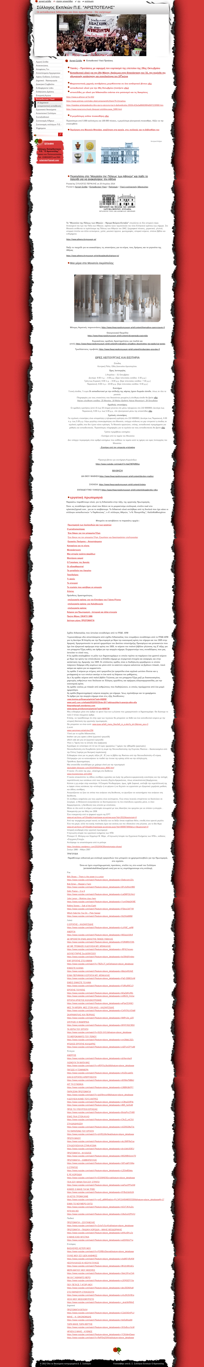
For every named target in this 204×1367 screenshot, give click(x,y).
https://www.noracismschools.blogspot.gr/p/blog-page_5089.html (94, 109)
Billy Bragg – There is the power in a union (85, 877)
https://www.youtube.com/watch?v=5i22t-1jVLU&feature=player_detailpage (99, 1032)
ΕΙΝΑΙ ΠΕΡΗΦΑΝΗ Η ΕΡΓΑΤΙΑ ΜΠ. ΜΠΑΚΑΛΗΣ (88, 975)
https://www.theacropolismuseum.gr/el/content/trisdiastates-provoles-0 (129, 349)
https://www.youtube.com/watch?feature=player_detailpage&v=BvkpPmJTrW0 (101, 1112)
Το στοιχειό (72, 583)
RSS (79, 1)
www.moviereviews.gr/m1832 (79, 774)
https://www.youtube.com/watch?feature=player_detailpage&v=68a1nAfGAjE (100, 971)
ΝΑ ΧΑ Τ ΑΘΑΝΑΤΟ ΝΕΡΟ (79, 1277)
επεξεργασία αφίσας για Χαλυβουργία (85, 604)
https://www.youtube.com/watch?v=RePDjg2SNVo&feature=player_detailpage (100, 1337)
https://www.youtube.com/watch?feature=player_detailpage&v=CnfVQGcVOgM (101, 1010)
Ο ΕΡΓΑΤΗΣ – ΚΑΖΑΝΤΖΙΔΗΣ (80, 924)
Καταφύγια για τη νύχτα (78, 546)
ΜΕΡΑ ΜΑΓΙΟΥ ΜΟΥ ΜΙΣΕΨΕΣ (81, 1270)
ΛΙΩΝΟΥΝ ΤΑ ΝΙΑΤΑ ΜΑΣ (78, 1062)
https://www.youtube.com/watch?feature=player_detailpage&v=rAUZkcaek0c (100, 1073)
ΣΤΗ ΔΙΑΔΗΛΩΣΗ (75, 1124)
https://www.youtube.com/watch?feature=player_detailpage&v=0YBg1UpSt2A (100, 1192)
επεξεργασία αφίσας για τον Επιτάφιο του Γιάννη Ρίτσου (94, 600)
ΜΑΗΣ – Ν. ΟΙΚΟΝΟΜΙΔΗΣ (79, 1317)
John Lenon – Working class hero (81, 898)
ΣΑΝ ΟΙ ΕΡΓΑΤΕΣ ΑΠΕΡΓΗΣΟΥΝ (81, 1077)
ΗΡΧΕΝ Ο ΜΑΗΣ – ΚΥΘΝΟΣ (79, 1331)
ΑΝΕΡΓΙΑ (71, 932)
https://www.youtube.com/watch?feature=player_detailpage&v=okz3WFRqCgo (100, 1141)
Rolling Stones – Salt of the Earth (81, 906)
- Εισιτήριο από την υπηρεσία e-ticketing (117, 447)
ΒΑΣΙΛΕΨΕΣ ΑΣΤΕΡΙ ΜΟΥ (79, 1248)
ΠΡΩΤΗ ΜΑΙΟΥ (74, 1138)
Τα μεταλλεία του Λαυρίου (79, 570)
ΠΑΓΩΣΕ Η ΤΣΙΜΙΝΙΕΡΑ (77, 1070)
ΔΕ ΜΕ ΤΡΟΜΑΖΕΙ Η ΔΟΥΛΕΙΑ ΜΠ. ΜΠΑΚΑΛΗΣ (89, 946)
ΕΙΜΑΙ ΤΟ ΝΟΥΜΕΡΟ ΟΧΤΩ (80, 1204)
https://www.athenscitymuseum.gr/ (81, 239)
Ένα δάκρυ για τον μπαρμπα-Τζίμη (84, 533)
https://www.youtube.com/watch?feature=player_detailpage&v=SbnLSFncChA (100, 1273)
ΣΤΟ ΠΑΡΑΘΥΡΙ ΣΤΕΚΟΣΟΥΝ (80, 1292)
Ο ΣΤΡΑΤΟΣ (72, 1167)
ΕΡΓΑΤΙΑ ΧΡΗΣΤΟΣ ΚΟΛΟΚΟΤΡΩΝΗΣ (84, 1000)
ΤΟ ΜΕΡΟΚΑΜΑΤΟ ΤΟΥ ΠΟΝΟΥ (82, 1036)
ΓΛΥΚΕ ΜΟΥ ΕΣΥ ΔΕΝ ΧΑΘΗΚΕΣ (82, 1256)
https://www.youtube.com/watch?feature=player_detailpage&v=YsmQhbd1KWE (101, 902)
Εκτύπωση (89, 1)
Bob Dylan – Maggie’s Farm (79, 884)
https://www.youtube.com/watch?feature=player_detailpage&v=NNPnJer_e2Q (100, 1018)
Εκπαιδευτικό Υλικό (98, 187)
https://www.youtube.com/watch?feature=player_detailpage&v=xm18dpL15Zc (100, 1040)
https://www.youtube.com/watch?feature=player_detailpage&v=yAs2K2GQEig (100, 1295)
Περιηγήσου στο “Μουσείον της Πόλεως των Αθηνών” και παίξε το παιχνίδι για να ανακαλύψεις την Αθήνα (109, 178)
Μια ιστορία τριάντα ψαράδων (81, 554)
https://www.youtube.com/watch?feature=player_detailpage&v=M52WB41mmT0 (101, 1156)
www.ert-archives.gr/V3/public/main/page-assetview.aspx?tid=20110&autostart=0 (102, 817)
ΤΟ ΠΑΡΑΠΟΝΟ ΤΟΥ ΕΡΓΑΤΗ (80, 1131)
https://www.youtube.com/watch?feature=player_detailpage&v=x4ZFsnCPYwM (101, 1047)
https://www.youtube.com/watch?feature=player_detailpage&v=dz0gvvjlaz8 (99, 1058)
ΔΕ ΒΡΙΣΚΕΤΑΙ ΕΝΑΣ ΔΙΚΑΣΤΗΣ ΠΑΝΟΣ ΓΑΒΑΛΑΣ (90, 939)
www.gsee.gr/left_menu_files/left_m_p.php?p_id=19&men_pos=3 (120, 724)
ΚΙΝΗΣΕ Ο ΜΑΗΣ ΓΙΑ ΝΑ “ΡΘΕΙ (81, 1189)
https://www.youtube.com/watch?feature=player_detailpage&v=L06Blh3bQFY (100, 1087)
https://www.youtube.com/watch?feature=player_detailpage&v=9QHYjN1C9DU (101, 1025)
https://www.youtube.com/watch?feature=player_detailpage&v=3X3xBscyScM (100, 1327)
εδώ (150, 83)
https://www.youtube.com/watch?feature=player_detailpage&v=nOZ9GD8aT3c (100, 1127)
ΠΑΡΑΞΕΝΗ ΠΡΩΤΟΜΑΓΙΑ (79, 1091)
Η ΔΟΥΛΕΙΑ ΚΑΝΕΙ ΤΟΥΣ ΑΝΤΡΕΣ (82, 1099)
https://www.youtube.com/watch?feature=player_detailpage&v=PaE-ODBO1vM (101, 978)
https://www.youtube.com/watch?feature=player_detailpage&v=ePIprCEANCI (100, 1003)
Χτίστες (70, 591)
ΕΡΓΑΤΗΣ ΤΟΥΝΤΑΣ (76, 990)
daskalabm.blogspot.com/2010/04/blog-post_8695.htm (90, 768)
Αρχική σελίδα (45, 1)
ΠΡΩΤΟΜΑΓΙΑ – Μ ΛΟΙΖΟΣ (79, 1153)
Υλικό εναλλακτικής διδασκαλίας (134, 187)
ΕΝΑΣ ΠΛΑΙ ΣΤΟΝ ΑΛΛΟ (78, 1116)
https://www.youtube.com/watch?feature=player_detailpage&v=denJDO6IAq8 (100, 1288)
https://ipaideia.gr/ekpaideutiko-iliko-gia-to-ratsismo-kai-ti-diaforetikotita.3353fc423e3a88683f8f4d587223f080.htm (114, 105)
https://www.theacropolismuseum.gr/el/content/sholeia (122, 484)
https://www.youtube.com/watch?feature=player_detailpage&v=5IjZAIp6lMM (99, 916)
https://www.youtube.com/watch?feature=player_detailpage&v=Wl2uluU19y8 (100, 935)
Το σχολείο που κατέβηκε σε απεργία (84, 587)
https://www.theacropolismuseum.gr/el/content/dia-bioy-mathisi (126, 476)
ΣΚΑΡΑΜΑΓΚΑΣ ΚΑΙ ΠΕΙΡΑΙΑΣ (81, 1015)
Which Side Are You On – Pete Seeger (83, 913)
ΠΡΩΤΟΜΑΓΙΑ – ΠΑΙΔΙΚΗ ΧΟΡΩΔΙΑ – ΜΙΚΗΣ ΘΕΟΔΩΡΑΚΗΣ (94, 1230)
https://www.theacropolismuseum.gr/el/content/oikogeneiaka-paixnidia (118, 336)
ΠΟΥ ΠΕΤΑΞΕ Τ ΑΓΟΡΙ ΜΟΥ (80, 1285)
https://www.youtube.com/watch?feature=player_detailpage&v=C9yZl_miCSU (100, 1119)
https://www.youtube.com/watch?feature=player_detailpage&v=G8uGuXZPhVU (101, 1214)
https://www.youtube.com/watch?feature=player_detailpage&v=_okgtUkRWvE (100, 1302)
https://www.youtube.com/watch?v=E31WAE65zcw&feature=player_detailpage (101, 1178)
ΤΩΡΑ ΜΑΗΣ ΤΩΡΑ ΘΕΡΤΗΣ (79, 1324)
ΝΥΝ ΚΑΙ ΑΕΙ (73, 1211)
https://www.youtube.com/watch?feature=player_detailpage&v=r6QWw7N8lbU (100, 1080)
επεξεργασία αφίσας (77, 608)
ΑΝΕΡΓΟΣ (71, 1055)
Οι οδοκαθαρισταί (75, 566)
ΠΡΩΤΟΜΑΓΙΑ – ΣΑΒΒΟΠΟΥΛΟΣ (82, 1160)
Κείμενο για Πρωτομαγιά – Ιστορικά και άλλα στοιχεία (92, 612)
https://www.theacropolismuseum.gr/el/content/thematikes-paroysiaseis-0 (133, 327)
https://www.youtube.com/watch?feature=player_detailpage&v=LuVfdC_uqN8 (100, 927)
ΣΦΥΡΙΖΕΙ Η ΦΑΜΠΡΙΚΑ (78, 1022)
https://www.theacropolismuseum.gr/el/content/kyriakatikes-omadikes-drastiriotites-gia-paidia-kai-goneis (120, 344)
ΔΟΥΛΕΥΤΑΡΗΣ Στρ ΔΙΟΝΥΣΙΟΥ (81, 953)
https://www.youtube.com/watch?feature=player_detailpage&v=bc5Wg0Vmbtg (100, 957)
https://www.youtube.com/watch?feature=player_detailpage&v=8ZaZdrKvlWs (100, 993)
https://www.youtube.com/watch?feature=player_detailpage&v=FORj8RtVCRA (100, 942)
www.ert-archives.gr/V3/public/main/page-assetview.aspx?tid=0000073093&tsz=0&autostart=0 (107, 827)
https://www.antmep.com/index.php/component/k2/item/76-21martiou (96, 101)
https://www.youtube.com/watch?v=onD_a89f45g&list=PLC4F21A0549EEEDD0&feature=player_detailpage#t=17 (115, 1199)
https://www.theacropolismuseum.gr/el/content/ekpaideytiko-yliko (130, 490)
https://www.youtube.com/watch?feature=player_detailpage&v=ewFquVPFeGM (101, 1185)
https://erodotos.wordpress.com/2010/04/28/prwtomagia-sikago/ (94, 846)
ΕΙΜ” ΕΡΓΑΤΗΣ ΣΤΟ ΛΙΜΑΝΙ (79, 961)
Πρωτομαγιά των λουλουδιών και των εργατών (89, 525)
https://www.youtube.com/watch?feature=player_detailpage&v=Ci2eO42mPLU (100, 1313)
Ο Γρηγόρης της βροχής (78, 562)
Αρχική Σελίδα (76, 61)
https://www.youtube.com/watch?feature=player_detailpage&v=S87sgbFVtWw (100, 1163)
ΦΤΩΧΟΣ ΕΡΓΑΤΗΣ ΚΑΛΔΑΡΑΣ (81, 1044)
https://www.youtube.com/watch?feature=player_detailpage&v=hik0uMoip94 (99, 1320)
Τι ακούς (71, 579)
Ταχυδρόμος (73, 575)
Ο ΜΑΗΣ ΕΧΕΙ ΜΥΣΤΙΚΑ (78, 1237)
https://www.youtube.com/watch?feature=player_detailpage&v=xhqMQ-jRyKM (100, 1259)
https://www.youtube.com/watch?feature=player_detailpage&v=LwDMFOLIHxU (101, 894)
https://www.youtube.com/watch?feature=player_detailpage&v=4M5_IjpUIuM (100, 1105)
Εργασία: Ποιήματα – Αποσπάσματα (85, 541)
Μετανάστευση (74, 550)
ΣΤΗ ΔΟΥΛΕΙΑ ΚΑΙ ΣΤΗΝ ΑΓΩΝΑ (81, 1145)
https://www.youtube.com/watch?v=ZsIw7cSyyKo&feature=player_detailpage (100, 1225)
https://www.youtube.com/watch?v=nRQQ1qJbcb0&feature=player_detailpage (100, 1065)
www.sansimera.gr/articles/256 (80, 730)
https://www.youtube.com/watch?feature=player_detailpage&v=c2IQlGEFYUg (100, 1280)
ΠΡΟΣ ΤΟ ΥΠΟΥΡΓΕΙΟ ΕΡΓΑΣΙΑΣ (82, 1109)
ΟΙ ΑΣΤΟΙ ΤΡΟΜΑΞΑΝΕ (77, 1196)
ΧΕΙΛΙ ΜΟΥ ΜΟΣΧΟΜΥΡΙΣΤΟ (80, 1299)
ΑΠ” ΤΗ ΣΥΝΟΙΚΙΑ (75, 1084)
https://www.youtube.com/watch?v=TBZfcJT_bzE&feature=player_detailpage (100, 964)
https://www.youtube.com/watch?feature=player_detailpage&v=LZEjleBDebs (100, 1170)
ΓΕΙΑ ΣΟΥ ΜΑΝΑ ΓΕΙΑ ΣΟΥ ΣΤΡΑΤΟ (83, 1182)
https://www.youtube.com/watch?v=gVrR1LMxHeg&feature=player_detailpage (100, 1134)
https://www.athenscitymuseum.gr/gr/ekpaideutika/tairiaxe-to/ (92, 256)
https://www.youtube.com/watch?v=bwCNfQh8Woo (118, 464)
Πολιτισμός (113, 187)
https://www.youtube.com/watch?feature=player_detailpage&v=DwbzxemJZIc (100, 880)
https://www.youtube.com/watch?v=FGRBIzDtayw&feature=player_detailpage (100, 1251)
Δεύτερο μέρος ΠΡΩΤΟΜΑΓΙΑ (80, 620)
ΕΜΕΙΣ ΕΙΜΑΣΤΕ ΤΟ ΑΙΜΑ (79, 982)
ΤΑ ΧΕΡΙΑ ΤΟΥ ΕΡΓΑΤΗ (77, 1029)
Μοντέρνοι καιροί (75, 558)
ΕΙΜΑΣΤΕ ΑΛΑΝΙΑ (75, 968)
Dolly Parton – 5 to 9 (76, 891)
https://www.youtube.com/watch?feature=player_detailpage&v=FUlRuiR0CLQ (100, 986)
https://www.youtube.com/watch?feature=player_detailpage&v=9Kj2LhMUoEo (100, 1266)
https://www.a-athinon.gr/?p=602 (80, 97)
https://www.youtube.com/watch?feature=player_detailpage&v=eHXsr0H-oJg (100, 1233)
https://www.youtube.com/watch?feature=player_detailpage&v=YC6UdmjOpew (101, 1334)
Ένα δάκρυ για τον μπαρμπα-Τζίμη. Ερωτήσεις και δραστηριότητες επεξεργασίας (103, 537)
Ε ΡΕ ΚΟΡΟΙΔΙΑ (74, 1174)
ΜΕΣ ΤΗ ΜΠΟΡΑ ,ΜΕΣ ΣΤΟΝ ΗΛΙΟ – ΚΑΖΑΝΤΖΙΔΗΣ (90, 1007)
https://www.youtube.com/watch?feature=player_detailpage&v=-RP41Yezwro (100, 949)
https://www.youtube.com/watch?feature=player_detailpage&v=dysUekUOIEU (100, 1149)
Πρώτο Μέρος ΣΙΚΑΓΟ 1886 (79, 616)
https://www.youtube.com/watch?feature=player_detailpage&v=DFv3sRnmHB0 (101, 887)
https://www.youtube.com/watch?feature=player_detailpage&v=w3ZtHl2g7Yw (100, 1240)
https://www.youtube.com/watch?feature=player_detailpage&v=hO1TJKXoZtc (100, 1207)
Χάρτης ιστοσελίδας (64, 1)
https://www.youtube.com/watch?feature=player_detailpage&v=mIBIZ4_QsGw (100, 996)
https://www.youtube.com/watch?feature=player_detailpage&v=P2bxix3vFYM (100, 909)
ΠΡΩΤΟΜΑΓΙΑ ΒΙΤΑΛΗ (77, 1310)
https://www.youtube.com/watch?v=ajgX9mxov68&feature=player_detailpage (100, 1095)
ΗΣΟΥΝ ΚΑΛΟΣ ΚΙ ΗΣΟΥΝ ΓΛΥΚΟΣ (83, 1263)
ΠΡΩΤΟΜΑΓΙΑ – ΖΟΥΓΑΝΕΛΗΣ (81, 1222)
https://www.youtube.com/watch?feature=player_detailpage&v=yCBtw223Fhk (100, 1102)
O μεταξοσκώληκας (76, 529)
